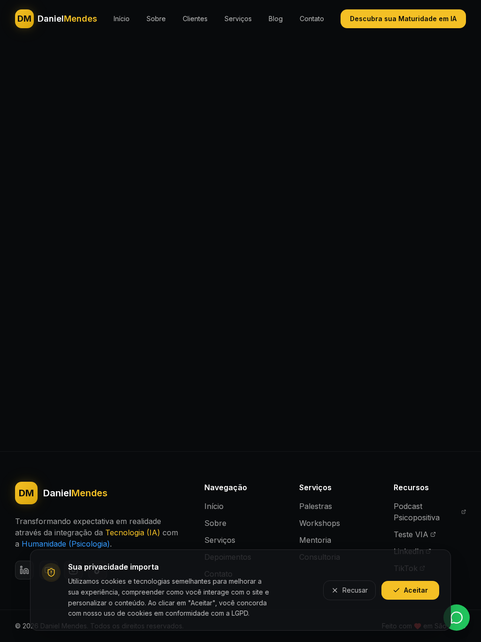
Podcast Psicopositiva (417, 511)
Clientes (195, 19)
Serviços (238, 19)
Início (122, 19)
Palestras (315, 506)
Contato (312, 19)
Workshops (319, 523)
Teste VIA (411, 534)
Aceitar (416, 590)
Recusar (355, 590)
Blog (276, 19)
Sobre (156, 19)
